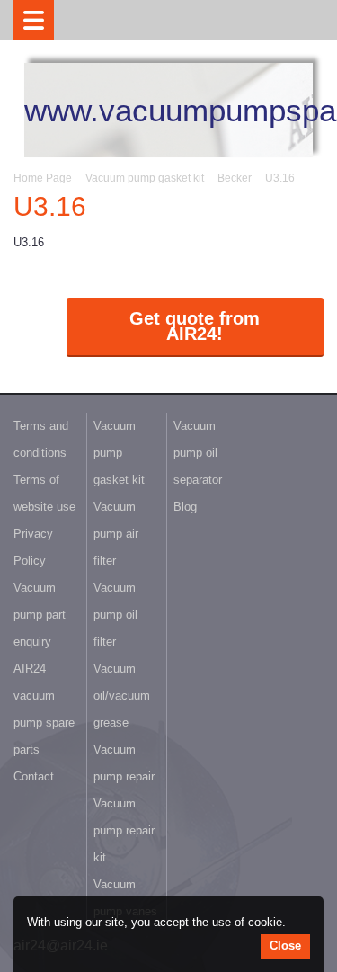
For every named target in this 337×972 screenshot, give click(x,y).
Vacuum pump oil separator (197, 452)
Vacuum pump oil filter (115, 614)
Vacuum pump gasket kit (144, 178)
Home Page (42, 178)
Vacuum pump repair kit (124, 830)
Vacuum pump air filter (115, 533)
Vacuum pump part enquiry (39, 614)
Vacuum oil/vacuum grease (121, 695)
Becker (234, 178)
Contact (33, 776)
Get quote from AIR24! (194, 325)
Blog (185, 506)
